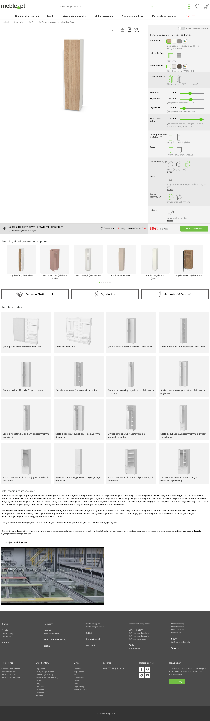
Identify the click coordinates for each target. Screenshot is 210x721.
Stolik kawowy (177, 630)
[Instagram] (147, 669)
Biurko (4, 624)
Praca (76, 675)
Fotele (4, 630)
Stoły (131, 645)
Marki (76, 684)
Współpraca (79, 672)
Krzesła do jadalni (51, 633)
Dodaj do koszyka (194, 229)
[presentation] (2, 262)
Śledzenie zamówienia (10, 669)
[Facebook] (141, 669)
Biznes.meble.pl (80, 690)
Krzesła (47, 630)
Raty (38, 684)
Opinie (76, 681)
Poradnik (40, 690)
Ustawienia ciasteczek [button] (10, 678)
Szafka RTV (176, 633)
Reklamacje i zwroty (44, 675)
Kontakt (77, 669)
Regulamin (40, 669)
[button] (99, 282)
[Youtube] (147, 675)
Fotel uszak (6, 636)
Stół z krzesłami (177, 627)
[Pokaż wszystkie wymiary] (115, 30)
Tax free (39, 696)
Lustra (89, 633)
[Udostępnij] (122, 30)
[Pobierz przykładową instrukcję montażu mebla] (137, 30)
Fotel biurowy (7, 633)
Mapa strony (79, 687)
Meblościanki (93, 639)
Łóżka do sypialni (93, 624)
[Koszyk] (206, 6)
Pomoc (39, 681)
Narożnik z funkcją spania (140, 624)
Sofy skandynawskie (137, 639)
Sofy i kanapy (136, 630)
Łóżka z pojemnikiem (95, 627)
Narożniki (91, 645)
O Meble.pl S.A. (80, 678)
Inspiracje (40, 693)
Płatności (40, 687)
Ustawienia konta (8, 675)
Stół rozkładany (177, 624)
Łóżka (47, 646)
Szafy (174, 639)
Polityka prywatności (45, 672)
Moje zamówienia (8, 672)
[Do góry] (4, 228)
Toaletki (175, 648)
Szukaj (152, 6)
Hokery (5, 642)
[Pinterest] (141, 675)
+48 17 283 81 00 (113, 668)
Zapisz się (177, 682)
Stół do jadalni (135, 648)
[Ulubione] (197, 6)
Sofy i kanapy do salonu (139, 633)
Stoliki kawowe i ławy (55, 639)
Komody (48, 624)
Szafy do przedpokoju (180, 642)
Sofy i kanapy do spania (139, 636)
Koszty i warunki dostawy (47, 678)
